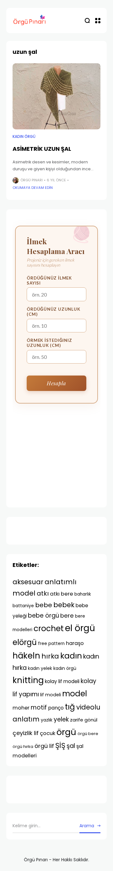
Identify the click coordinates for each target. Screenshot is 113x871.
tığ (70, 706)
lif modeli (50, 695)
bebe (43, 605)
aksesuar (28, 581)
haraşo (75, 643)
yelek (61, 719)
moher (21, 707)
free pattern (51, 644)
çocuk (47, 733)
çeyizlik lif (26, 733)
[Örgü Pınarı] (30, 20)
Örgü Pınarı (31, 180)
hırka (50, 656)
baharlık (82, 594)
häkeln (26, 655)
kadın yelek (40, 668)
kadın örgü (64, 668)
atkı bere (61, 593)
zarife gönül (83, 719)
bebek (63, 604)
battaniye (23, 605)
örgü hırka (23, 746)
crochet (49, 628)
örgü (66, 732)
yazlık (46, 720)
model (74, 693)
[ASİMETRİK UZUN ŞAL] (56, 96)
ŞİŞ (60, 745)
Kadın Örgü (24, 136)
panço (56, 707)
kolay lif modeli (62, 681)
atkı (43, 593)
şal (71, 746)
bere (67, 615)
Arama (86, 826)
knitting (28, 680)
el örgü (80, 628)
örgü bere (88, 734)
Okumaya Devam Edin (33, 187)
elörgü (25, 642)
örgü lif (44, 746)
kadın (71, 655)
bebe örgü (43, 615)
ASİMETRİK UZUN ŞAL (42, 149)
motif (39, 707)
